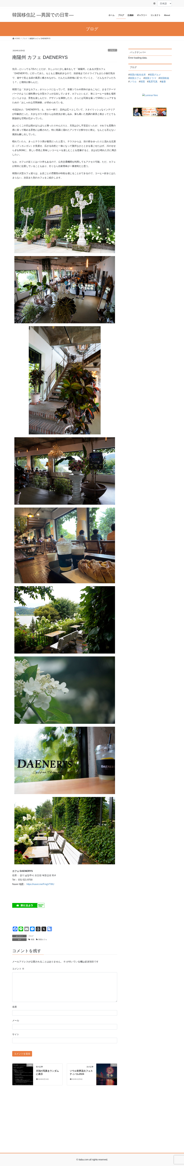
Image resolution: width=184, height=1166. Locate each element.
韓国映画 (164, 78)
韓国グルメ (155, 74)
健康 (163, 81)
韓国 (32, 939)
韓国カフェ (42, 939)
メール (15, 1020)
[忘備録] (22, 1074)
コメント (18, 968)
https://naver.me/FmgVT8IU (40, 884)
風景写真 (153, 81)
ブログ (112, 50)
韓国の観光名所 (138, 74)
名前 (14, 1007)
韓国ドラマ (150, 78)
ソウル (133, 81)
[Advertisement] (92, 1128)
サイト (15, 1034)
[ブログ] (106, 1074)
